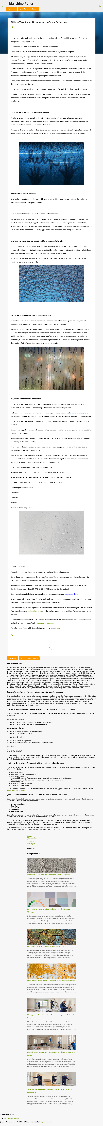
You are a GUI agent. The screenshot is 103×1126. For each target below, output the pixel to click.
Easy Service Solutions (12, 1118)
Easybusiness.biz (45, 1122)
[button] (12, 27)
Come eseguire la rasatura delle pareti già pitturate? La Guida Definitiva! (51, 980)
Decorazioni (31, 842)
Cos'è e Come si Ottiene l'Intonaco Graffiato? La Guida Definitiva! (49, 875)
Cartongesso (31, 844)
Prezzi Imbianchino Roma (16, 791)
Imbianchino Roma (19, 3)
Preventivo (11, 9)
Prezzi (29, 836)
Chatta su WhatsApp (29, 9)
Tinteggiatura (32, 838)
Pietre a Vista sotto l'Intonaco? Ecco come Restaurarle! (45, 946)
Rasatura (30, 840)
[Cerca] (100, 6)
